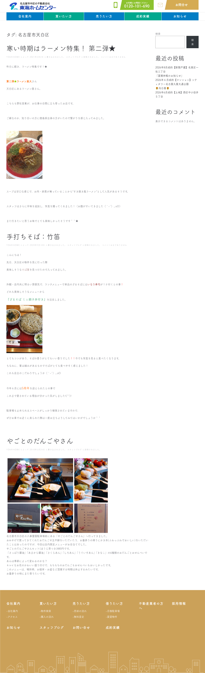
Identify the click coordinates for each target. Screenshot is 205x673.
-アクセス (12, 617)
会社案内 (25, 16)
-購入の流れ (47, 617)
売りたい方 (104, 16)
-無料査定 (78, 617)
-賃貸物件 (111, 617)
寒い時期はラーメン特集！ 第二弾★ (60, 48)
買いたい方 (63, 16)
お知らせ (180, 16)
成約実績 (143, 16)
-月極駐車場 (113, 611)
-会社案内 (12, 611)
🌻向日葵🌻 (162, 88)
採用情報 (179, 603)
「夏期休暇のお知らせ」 (169, 75)
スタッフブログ (73, 57)
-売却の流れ (80, 611)
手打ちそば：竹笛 (33, 236)
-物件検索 (45, 611)
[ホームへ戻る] (32, 6)
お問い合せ (81, 627)
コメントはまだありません (113, 57)
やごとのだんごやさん (39, 441)
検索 (157, 34)
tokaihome (13, 57)
